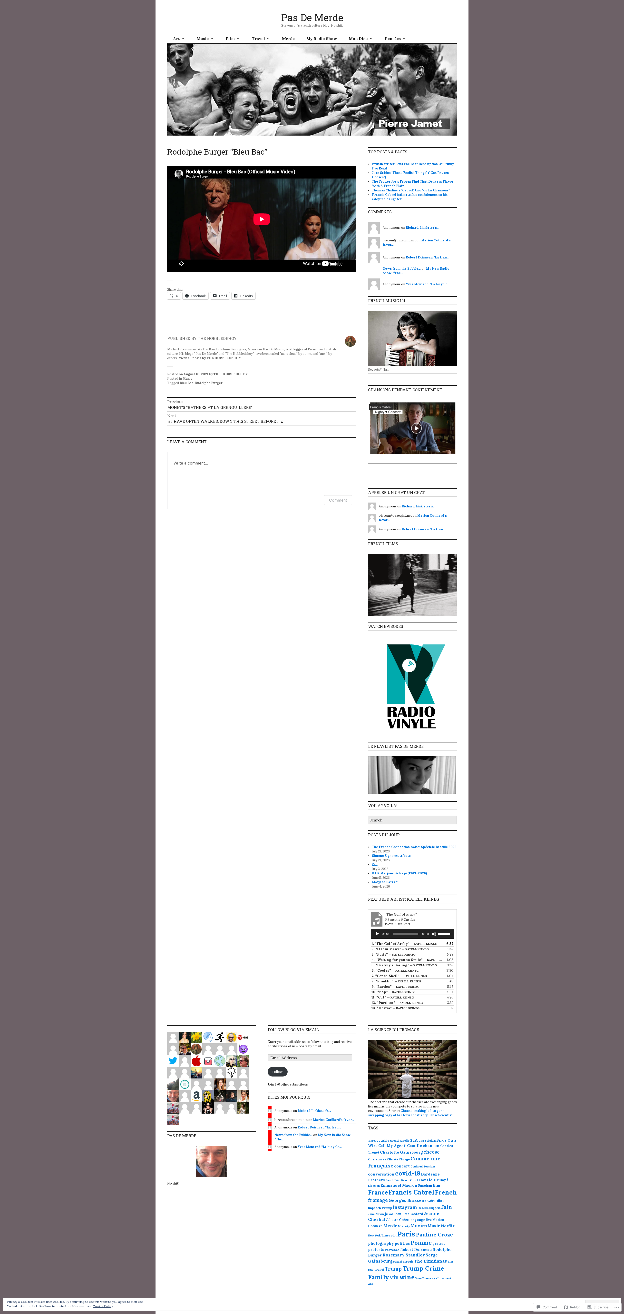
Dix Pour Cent (406, 1180)
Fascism (425, 1185)
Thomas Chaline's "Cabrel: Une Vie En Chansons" (411, 190)
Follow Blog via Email (293, 1029)
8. (396, 981)
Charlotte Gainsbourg (401, 1152)
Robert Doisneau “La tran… (427, 257)
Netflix (448, 1225)
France (378, 1192)
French (446, 1192)
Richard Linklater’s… (422, 228)
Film (230, 38)
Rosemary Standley (403, 1255)
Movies (418, 1225)
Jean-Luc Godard (408, 1214)
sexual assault (403, 1261)
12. (397, 1002)
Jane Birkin (376, 1214)
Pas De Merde (312, 17)
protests (376, 1249)
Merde (288, 38)
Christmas (377, 1159)
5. (404, 965)
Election (374, 1185)
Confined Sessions (423, 1166)
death (389, 1180)
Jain (446, 1207)
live (429, 1220)
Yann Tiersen (424, 1278)
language (417, 1220)
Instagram (405, 1207)
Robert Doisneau (416, 1249)
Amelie (405, 1140)
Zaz (375, 864)
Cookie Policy (103, 1306)
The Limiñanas (430, 1261)
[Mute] (434, 933)
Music (203, 38)
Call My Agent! (392, 1145)
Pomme (421, 1242)
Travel (258, 38)
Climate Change (398, 1159)
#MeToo (374, 1140)
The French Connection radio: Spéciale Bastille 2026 (414, 847)
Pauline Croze (434, 1234)
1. (404, 943)
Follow (277, 1071)
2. (400, 949)
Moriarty (404, 1226)
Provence (392, 1250)
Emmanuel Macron (398, 1185)
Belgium (430, 1140)
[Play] (377, 933)
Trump (393, 1269)
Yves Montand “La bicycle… (428, 284)
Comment (338, 500)
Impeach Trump (380, 1208)
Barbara (417, 1140)
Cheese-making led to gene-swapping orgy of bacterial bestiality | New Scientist (410, 1113)
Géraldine (435, 1200)
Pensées (393, 38)
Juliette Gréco (397, 1220)
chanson (431, 1145)
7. (399, 976)
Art (176, 38)
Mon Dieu (358, 38)
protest (438, 1243)
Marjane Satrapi (385, 882)
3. (393, 954)
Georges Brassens (408, 1200)
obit (394, 1235)
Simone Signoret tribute (391, 856)
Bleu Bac (187, 383)
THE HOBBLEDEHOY (231, 374)
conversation (381, 1174)
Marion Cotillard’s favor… (333, 1120)
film (436, 1185)
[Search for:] (412, 820)
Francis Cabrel (411, 1192)
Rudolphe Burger (209, 383)
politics (402, 1243)
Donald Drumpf (433, 1180)
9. (395, 986)
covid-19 (407, 1173)
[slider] (445, 933)
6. (395, 970)
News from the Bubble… (402, 269)
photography (381, 1243)
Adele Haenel (390, 1140)
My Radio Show (321, 38)
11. (392, 997)
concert (402, 1166)
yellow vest (442, 1278)
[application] (412, 934)
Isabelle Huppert (429, 1208)
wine (407, 1277)
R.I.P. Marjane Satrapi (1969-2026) (399, 873)
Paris (406, 1233)
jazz (389, 1213)
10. (393, 992)
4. (407, 960)
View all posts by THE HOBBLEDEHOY (210, 358)
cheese (431, 1152)
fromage (378, 1200)
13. (395, 1008)
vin (394, 1277)
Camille (414, 1145)
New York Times (379, 1235)
